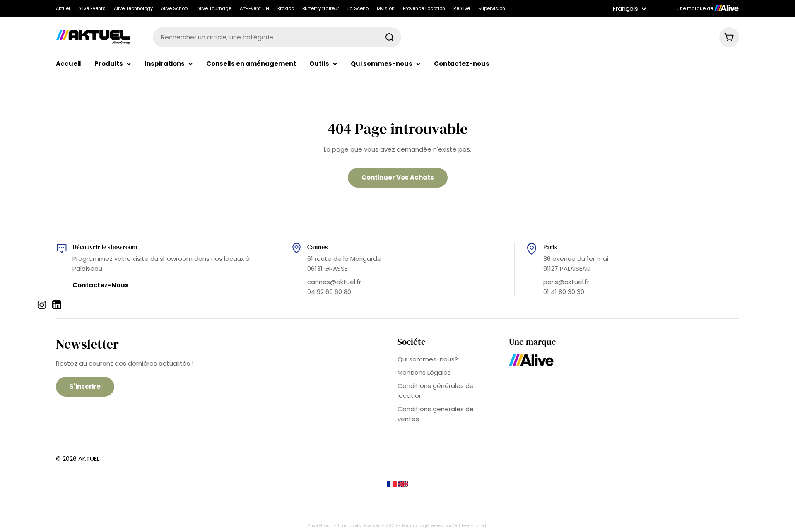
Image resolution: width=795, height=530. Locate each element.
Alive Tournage (214, 8)
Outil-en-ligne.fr (470, 526)
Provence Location (424, 8)
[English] (403, 485)
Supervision (491, 8)
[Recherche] (390, 37)
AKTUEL (88, 458)
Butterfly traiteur (320, 8)
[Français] (392, 485)
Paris (550, 247)
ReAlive (461, 8)
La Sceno (358, 8)
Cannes (317, 247)
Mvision (386, 8)
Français (625, 8)
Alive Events (92, 8)
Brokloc (285, 8)
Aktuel (63, 8)
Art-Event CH (254, 8)
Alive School (175, 8)
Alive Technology (133, 8)
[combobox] (277, 37)
